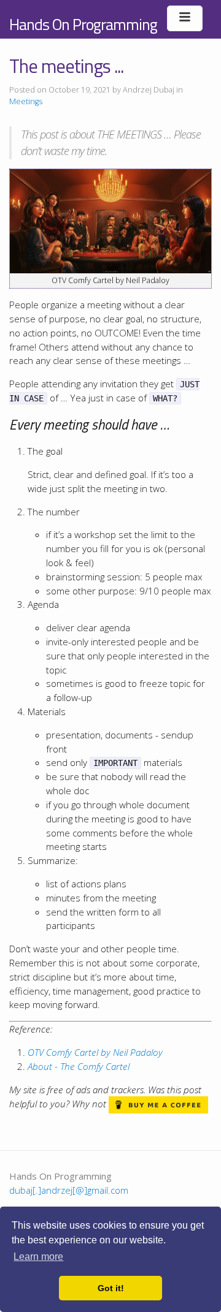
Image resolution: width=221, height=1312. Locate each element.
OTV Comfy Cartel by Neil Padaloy (95, 1052)
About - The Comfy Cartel (79, 1066)
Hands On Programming (83, 24)
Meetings (25, 101)
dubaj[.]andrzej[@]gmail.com (68, 1190)
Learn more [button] (38, 1256)
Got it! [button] (111, 1288)
